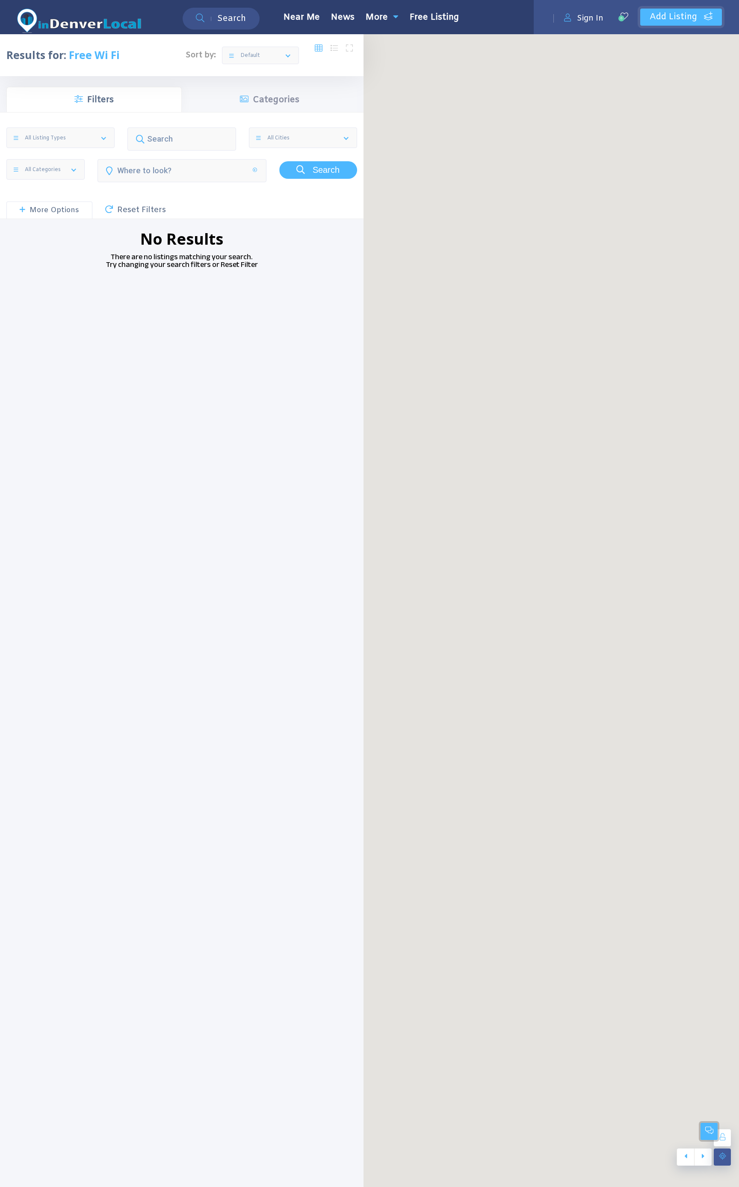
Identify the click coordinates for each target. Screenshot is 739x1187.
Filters (100, 100)
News (343, 17)
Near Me (302, 17)
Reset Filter (239, 265)
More (377, 17)
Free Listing (434, 17)
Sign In (590, 18)
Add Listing (675, 17)
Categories (276, 100)
